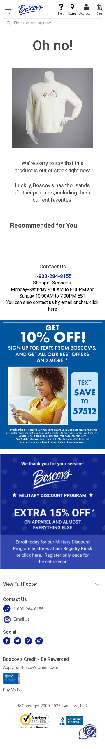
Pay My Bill (12, 690)
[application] (87, 731)
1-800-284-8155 (53, 276)
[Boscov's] (30, 9)
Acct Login (86, 13)
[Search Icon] (9, 23)
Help (61, 13)
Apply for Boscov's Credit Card (30, 667)
